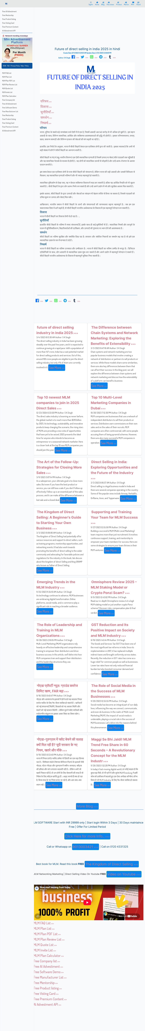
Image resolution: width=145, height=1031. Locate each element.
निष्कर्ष (44, 123)
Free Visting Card (8, 23)
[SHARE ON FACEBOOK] (75, 57)
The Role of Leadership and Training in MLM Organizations (59, 630)
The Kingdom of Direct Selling (109, 864)
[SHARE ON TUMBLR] (111, 57)
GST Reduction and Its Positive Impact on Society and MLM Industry (113, 630)
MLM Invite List (7, 92)
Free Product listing (9, 19)
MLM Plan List (7, 77)
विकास (44, 106)
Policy (27, 66)
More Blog (85, 806)
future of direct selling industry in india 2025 (55, 330)
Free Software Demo (9, 107)
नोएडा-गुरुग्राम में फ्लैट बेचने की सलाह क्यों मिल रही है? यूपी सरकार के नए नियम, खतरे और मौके (59, 744)
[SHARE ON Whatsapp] (93, 57)
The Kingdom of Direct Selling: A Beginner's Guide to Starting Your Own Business (58, 520)
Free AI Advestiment (9, 11)
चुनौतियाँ (45, 112)
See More (55, 367)
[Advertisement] (72, 17)
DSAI (4, 66)
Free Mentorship (8, 15)
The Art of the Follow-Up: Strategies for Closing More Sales (59, 467)
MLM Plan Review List (9, 84)
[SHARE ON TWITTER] (84, 57)
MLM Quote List (7, 88)
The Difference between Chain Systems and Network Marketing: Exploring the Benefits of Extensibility (114, 335)
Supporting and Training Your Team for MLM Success (114, 514)
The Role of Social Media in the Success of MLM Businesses (113, 691)
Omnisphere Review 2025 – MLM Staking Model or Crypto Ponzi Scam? (114, 587)
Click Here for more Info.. (85, 836)
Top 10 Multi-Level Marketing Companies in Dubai (111, 402)
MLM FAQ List (6, 73)
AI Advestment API (9, 30)
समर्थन (44, 117)
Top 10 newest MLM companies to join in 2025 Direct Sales (57, 402)
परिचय (44, 101)
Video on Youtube (121, 874)
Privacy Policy (15, 66)
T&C (8, 66)
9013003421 (83, 847)
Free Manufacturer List (10, 111)
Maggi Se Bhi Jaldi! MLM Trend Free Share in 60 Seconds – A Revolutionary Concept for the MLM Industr (113, 750)
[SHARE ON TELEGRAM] (102, 57)
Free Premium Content (10, 27)
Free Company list (8, 100)
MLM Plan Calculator (9, 96)
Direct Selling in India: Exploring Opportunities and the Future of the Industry (114, 467)
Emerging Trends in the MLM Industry (55, 584)
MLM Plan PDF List (8, 81)
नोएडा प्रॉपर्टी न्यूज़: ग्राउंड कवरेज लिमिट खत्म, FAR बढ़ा (57, 688)
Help (22, 66)
